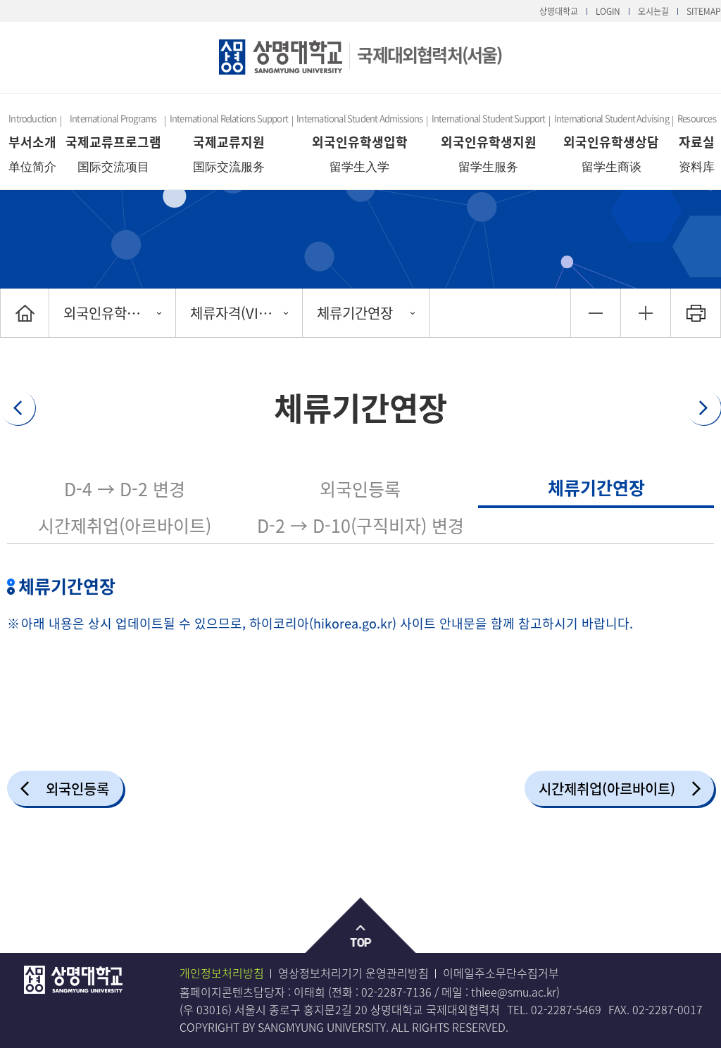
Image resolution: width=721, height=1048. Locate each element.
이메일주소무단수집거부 (501, 972)
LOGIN (608, 11)
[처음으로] (24, 313)
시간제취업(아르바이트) (124, 525)
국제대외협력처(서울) (429, 55)
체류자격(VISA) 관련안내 (246, 313)
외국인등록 (360, 489)
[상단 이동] (361, 925)
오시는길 (653, 11)
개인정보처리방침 (222, 972)
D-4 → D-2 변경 (124, 489)
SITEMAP (703, 11)
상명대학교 (558, 11)
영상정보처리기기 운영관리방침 (353, 972)
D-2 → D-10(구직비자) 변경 (360, 525)
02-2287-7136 (396, 991)
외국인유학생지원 (114, 313)
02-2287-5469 (566, 1009)
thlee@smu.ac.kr (513, 991)
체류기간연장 (355, 313)
